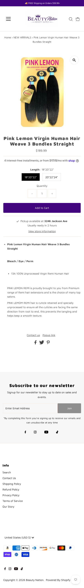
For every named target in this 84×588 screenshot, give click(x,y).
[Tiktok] (57, 432)
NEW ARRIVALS (22, 37)
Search (7, 472)
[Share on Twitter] (42, 343)
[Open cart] (78, 19)
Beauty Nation (35, 580)
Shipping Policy (12, 483)
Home (7, 37)
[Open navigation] (12, 19)
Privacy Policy (11, 495)
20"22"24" (51, 177)
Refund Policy (11, 489)
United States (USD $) (18, 537)
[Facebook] (25, 432)
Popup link (49, 335)
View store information (42, 231)
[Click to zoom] (74, 60)
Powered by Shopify (58, 580)
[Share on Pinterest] (48, 343)
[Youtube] (46, 432)
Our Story (8, 506)
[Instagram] (35, 432)
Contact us (33, 335)
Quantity (42, 185)
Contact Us (9, 478)
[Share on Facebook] (35, 343)
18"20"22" (31, 177)
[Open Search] (71, 19)
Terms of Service (13, 500)
